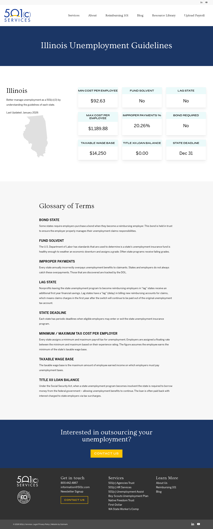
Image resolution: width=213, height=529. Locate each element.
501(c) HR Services (119, 487)
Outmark (64, 524)
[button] (74, 15)
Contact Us (74, 500)
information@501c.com (75, 487)
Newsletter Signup (72, 492)
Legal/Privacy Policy (41, 524)
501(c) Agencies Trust (121, 483)
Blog (159, 492)
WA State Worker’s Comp (123, 509)
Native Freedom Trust (121, 500)
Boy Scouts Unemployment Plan (128, 496)
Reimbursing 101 (166, 487)
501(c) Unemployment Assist (126, 492)
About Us (161, 483)
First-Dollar (115, 505)
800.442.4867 (69, 483)
